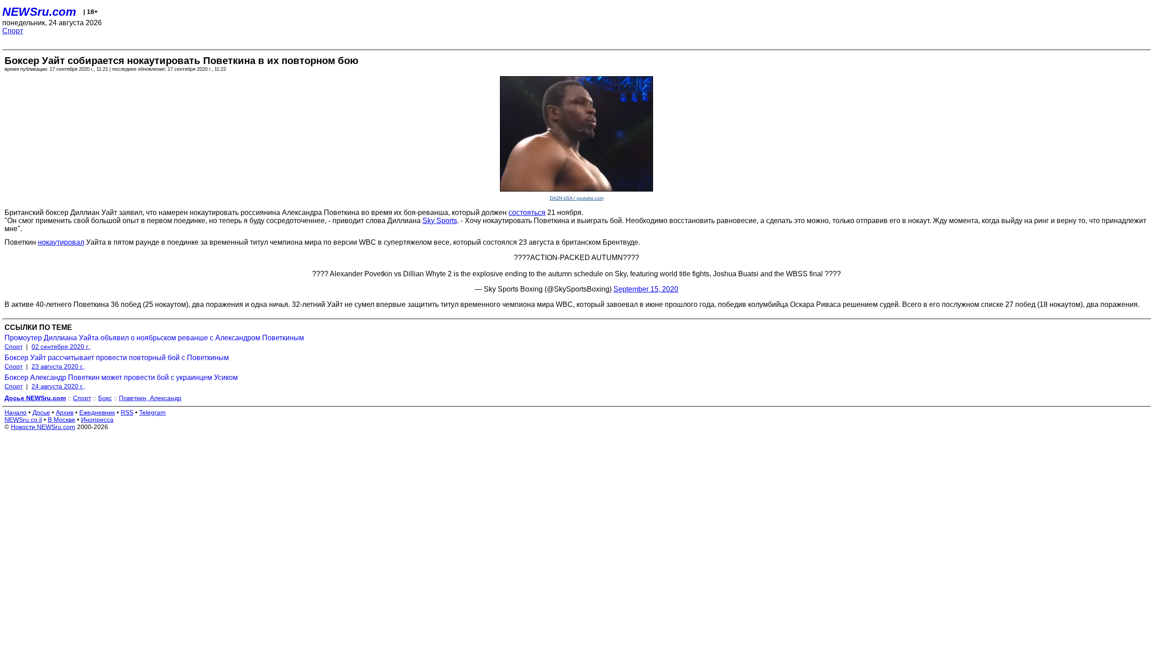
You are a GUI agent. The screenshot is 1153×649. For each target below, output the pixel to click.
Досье (41, 412)
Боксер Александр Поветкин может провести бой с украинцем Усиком (121, 377)
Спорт (12, 31)
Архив (64, 412)
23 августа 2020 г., (58, 366)
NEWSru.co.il (23, 419)
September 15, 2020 (645, 289)
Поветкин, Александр (150, 398)
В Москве (61, 419)
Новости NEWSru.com (43, 426)
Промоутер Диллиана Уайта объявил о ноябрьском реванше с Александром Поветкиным (154, 338)
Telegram (152, 412)
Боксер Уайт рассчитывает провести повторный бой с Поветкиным (117, 357)
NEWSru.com (39, 11)
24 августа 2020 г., (58, 386)
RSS (127, 412)
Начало (16, 412)
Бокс (105, 398)
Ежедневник (97, 412)
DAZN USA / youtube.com (577, 198)
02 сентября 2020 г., (61, 346)
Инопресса (97, 419)
